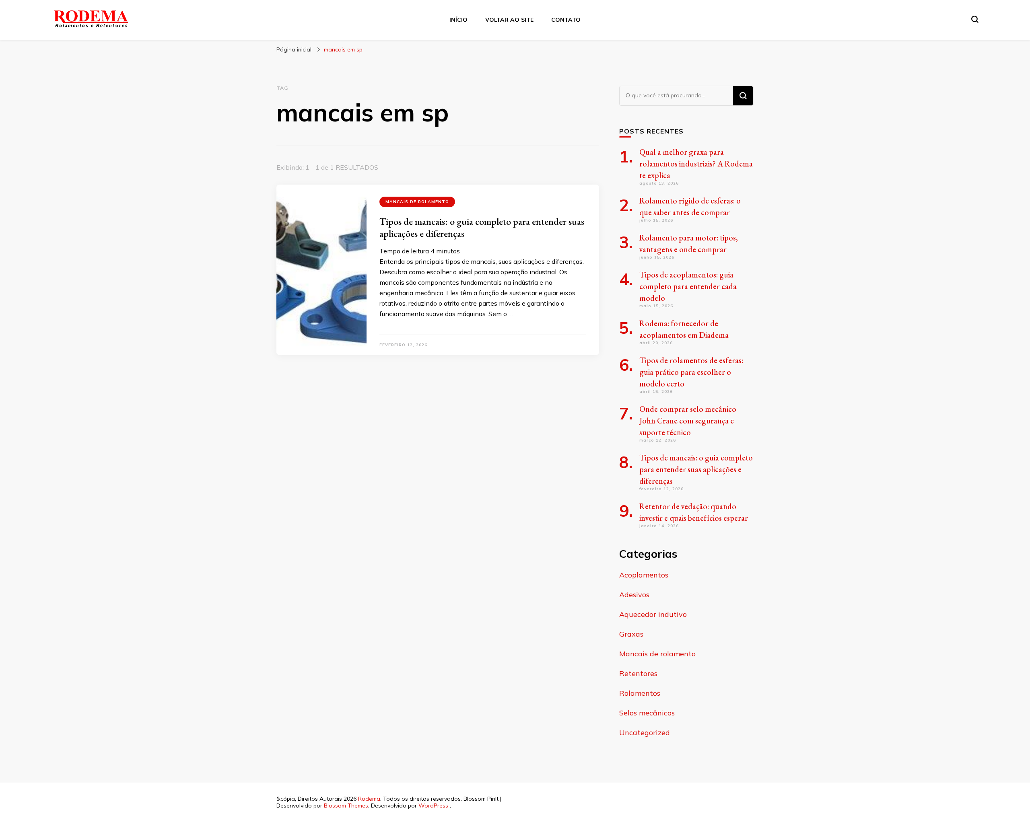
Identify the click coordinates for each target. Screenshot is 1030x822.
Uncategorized (644, 732)
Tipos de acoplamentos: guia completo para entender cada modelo (688, 286)
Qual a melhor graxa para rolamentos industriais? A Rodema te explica (696, 164)
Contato (566, 19)
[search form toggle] (974, 19)
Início (458, 19)
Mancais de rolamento (417, 201)
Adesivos (634, 594)
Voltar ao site (509, 19)
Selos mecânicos (647, 712)
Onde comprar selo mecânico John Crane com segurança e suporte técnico (687, 421)
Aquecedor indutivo (653, 614)
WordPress (433, 805)
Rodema (369, 798)
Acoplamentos (643, 575)
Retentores (638, 673)
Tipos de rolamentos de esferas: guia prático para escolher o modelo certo (691, 372)
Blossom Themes (346, 805)
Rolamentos (639, 693)
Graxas (631, 634)
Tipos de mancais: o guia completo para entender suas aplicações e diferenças (481, 227)
